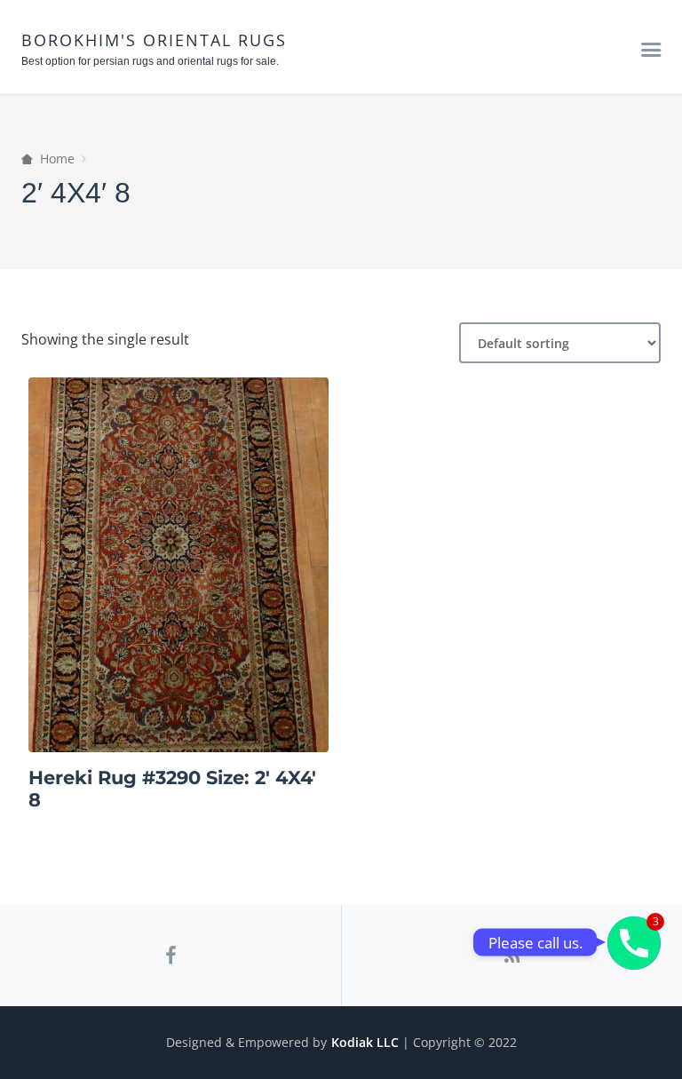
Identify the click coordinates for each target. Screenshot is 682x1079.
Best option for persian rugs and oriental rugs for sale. (150, 61)
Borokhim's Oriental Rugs (154, 40)
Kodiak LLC (365, 1042)
